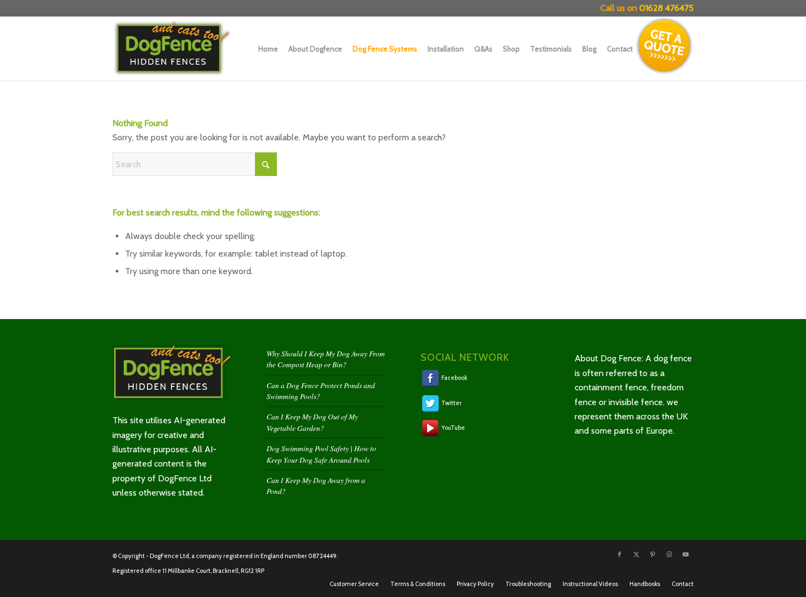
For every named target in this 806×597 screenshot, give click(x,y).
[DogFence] (181, 49)
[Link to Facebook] (619, 554)
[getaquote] (664, 46)
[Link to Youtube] (685, 554)
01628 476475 (666, 8)
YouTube (452, 427)
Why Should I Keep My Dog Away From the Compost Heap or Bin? (325, 358)
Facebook (453, 378)
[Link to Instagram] (669, 554)
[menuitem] (266, 49)
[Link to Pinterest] (652, 554)
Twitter (451, 402)
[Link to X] (636, 554)
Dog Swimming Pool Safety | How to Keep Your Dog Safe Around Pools (321, 453)
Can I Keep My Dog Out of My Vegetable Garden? (312, 422)
